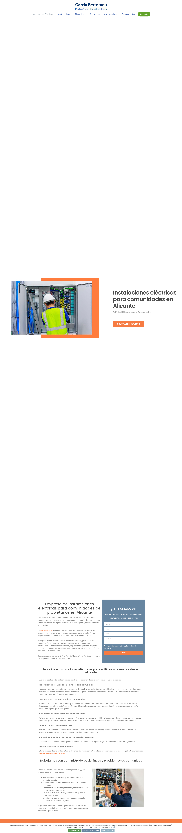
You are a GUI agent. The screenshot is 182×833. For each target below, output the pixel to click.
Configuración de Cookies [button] (91, 830)
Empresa (125, 14)
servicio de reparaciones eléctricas (52, 753)
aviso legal (123, 646)
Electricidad (80, 14)
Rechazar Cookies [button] (107, 830)
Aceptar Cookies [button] (74, 830)
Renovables (95, 14)
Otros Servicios (110, 14)
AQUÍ (113, 827)
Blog (133, 14)
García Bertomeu (46, 630)
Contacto (144, 14)
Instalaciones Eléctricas (43, 14)
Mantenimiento (64, 14)
